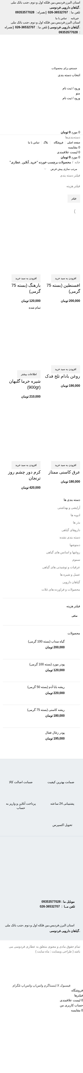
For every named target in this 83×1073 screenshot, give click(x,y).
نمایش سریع (65, 269)
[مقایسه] (75, 269)
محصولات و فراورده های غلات (61, 589)
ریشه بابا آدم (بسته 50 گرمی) (46, 687)
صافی (74, 616)
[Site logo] (65, 49)
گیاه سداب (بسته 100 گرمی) (46, 641)
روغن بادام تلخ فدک (62, 376)
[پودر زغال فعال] (74, 739)
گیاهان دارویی (71, 582)
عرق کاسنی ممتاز (64, 472)
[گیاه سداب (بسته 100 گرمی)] (74, 647)
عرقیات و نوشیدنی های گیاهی (61, 567)
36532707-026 (50, 906)
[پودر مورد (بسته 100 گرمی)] (74, 670)
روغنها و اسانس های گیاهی (63, 552)
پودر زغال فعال (55, 732)
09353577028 (51, 901)
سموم (76, 559)
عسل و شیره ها (70, 574)
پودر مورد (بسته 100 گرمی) (47, 664)
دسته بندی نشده (70, 537)
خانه (77, 162)
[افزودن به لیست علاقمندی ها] (54, 269)
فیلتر (73, 198)
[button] (65, 278)
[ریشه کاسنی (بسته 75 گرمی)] (74, 716)
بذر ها (76, 522)
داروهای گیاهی (71, 530)
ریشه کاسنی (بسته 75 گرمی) (46, 709)
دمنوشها (75, 545)
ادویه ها (75, 515)
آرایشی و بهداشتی (69, 507)
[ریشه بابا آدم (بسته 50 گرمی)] (74, 693)
